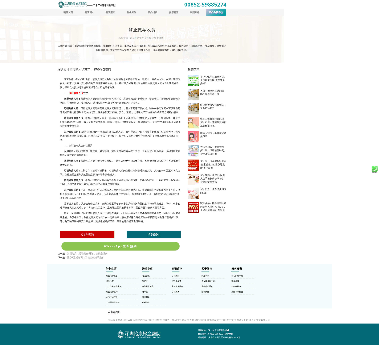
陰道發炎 (146, 275)
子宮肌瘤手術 (237, 275)
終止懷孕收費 (156, 37)
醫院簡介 (89, 12)
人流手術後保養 (112, 302)
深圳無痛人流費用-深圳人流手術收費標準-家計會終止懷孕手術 (212, 178)
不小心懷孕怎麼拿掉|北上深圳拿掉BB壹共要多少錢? (212, 80)
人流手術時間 (112, 297)
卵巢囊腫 (235, 281)
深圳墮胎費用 (229, 320)
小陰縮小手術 (207, 286)
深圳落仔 (127, 320)
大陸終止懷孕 (115, 320)
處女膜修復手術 (208, 281)
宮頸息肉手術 (177, 286)
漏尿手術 (205, 275)
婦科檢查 (146, 302)
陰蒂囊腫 (205, 291)
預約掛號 (152, 12)
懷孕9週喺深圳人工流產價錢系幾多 (85, 257)
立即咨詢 (87, 234)
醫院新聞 (110, 12)
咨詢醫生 (153, 234)
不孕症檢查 (236, 286)
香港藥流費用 (214, 320)
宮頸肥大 (175, 291)
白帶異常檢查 (148, 286)
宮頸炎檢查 (176, 281)
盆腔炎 (145, 281)
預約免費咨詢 (216, 12)
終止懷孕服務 (112, 275)
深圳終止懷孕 (170, 320)
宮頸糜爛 (175, 275)
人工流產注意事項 (113, 286)
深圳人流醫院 (155, 320)
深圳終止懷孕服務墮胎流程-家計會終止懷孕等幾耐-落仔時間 (213, 164)
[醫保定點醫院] (87, 4)
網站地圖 (229, 333)
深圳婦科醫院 (140, 320)
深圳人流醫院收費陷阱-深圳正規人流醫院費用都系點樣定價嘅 (213, 122)
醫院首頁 (68, 12)
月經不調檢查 (237, 291)
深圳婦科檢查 (184, 320)
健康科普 (174, 12)
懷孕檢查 (110, 281)
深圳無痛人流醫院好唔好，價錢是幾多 (87, 253)
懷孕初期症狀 (199, 320)
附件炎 (145, 291)
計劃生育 (142, 37)
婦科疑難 (236, 268)
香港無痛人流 (263, 320)
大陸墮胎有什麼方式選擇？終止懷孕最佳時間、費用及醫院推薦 (213, 150)
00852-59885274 (205, 4)
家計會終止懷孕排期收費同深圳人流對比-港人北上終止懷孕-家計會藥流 (213, 206)
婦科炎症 (147, 268)
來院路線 (195, 12)
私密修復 (206, 268)
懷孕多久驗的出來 (246, 320)
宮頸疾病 (177, 268)
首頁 (132, 37)
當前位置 (123, 37)
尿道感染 (146, 297)
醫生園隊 (131, 12)
